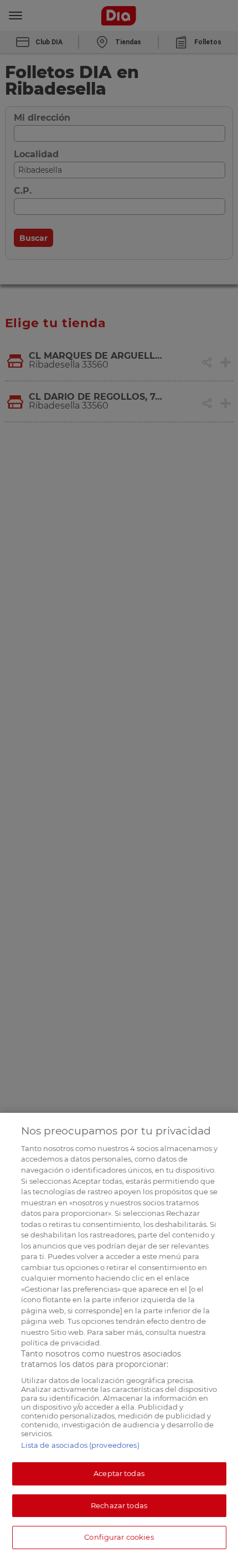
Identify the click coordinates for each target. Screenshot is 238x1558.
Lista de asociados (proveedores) (80, 1445)
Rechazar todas (119, 1505)
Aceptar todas (119, 1473)
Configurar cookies (118, 1537)
